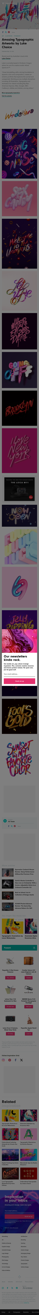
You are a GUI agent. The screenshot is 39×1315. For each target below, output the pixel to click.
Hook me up (19, 681)
